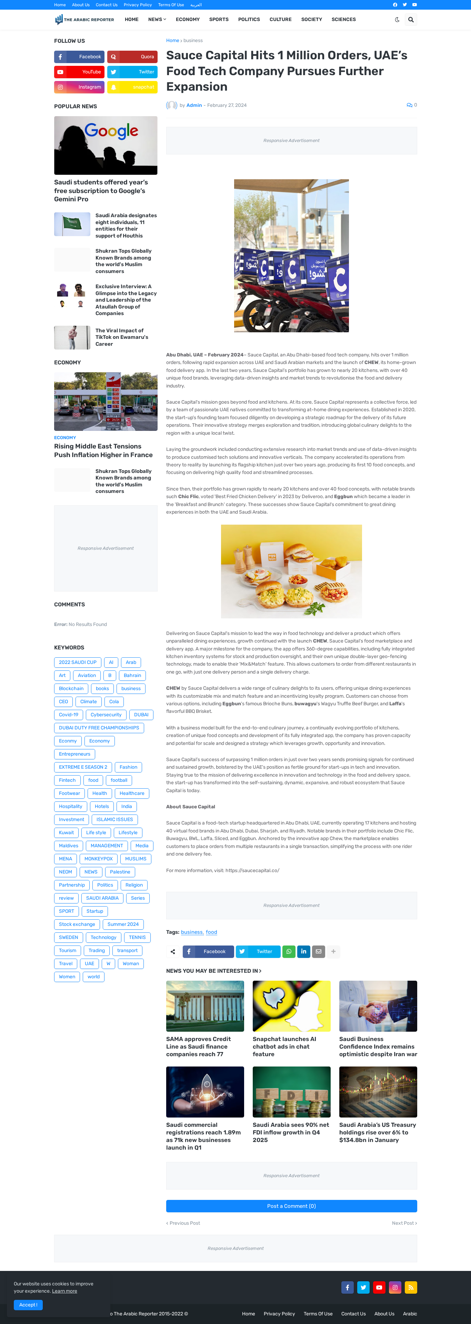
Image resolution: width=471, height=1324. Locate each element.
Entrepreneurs (74, 754)
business (193, 40)
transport (127, 950)
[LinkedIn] (303, 952)
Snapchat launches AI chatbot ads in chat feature (284, 1046)
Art (62, 675)
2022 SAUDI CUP (78, 662)
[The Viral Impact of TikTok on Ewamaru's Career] (72, 338)
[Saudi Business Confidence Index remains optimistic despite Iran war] (378, 1006)
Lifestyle (128, 833)
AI (111, 662)
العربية (196, 4)
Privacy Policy (138, 4)
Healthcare (132, 793)
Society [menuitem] (311, 19)
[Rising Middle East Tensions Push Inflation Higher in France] (106, 401)
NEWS (91, 872)
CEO (63, 702)
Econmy (68, 741)
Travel (65, 964)
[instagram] (395, 1287)
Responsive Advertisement (291, 140)
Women (67, 977)
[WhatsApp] (288, 952)
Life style (96, 833)
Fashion (128, 767)
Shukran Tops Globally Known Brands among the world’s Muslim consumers (124, 261)
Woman (131, 964)
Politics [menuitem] (249, 19)
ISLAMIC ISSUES (115, 819)
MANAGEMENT (107, 846)
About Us (81, 4)
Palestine (120, 872)
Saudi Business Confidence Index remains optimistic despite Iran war (378, 1046)
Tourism (67, 950)
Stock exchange (77, 924)
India (126, 806)
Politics (105, 885)
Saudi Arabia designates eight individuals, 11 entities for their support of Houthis (126, 225)
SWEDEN (68, 937)
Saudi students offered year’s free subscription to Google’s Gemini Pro (101, 190)
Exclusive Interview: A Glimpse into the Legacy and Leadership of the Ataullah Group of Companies (126, 299)
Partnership (72, 885)
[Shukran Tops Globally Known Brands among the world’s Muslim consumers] (72, 260)
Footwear (69, 793)
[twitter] (405, 5)
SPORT (66, 911)
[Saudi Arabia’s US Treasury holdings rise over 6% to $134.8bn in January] (378, 1092)
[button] (397, 19)
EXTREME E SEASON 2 (83, 767)
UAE (89, 964)
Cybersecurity (106, 715)
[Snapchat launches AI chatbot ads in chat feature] (292, 1006)
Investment (71, 819)
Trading (97, 950)
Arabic (410, 1314)
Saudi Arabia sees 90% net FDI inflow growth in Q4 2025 (291, 1132)
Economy (99, 741)
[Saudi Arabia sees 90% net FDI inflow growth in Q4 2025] (292, 1092)
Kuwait (66, 833)
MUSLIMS (136, 859)
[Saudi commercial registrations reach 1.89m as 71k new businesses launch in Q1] (205, 1092)
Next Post (403, 1223)
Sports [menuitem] (219, 19)
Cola (114, 702)
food (211, 932)
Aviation (87, 675)
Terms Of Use (171, 4)
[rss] (411, 1287)
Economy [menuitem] (188, 19)
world (94, 977)
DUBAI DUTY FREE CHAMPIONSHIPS (99, 728)
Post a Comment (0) (291, 1206)
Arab (131, 662)
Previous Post (185, 1223)
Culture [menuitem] (281, 19)
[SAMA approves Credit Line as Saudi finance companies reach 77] (205, 1006)
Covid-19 (68, 715)
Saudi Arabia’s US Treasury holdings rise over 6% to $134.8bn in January (377, 1132)
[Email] (318, 952)
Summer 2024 (123, 924)
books (102, 688)
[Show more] (333, 952)
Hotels (102, 806)
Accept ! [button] (28, 1305)
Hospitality (70, 806)
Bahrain (132, 675)
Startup (95, 911)
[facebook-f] (347, 1287)
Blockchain (71, 688)
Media (142, 846)
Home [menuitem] (132, 19)
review (66, 898)
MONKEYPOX (98, 859)
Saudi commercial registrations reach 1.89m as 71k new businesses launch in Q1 (203, 1136)
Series (138, 898)
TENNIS (137, 937)
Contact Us (107, 4)
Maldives (68, 846)
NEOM (65, 872)
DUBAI (141, 715)
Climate (88, 702)
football (119, 780)
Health (99, 793)
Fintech (67, 780)
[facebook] (395, 5)
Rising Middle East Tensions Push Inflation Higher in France (103, 450)
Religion (134, 885)
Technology (104, 937)
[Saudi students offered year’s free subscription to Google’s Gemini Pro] (106, 145)
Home (60, 4)
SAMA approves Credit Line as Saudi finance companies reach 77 (198, 1046)
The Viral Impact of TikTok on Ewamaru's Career (122, 337)
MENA (65, 859)
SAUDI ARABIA (102, 898)
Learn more (64, 1291)
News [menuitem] (155, 19)
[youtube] (414, 5)
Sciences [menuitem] (344, 19)
